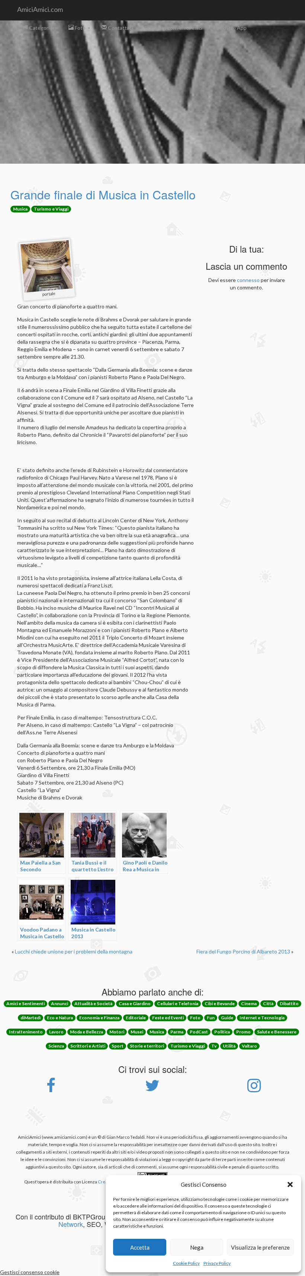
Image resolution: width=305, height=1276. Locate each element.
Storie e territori (147, 1046)
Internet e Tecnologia (262, 1017)
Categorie (41, 28)
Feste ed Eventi (168, 1017)
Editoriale (136, 1017)
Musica (20, 209)
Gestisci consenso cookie (30, 1272)
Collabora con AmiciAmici (173, 28)
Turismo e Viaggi (51, 209)
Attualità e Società (93, 1003)
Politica (222, 1032)
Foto (80, 28)
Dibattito (289, 1003)
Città (268, 1003)
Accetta (140, 1247)
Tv (213, 1046)
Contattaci (120, 28)
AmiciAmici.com (40, 9)
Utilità (229, 1046)
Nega (196, 1247)
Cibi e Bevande (220, 1003)
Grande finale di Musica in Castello (103, 194)
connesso (248, 280)
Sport (117, 1046)
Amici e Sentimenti (25, 1003)
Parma (176, 1032)
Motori (116, 1032)
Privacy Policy (217, 1263)
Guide (227, 1017)
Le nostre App (230, 28)
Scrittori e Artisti (87, 1046)
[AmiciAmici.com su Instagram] (254, 1089)
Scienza (56, 1046)
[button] (290, 1184)
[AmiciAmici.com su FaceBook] (50, 1089)
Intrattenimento (26, 1032)
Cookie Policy (186, 1263)
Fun (211, 1017)
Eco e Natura (60, 1017)
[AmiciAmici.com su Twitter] (152, 1089)
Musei (137, 1032)
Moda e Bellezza (86, 1032)
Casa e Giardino (135, 1003)
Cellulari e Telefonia (177, 1003)
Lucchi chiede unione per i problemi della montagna (73, 951)
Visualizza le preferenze (260, 1247)
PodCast (199, 1032)
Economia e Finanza (99, 1017)
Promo (243, 1032)
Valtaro (249, 1046)
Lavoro (56, 1032)
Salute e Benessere (276, 1032)
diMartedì (30, 1017)
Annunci (59, 1003)
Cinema (249, 1003)
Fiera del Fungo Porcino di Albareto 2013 (243, 951)
